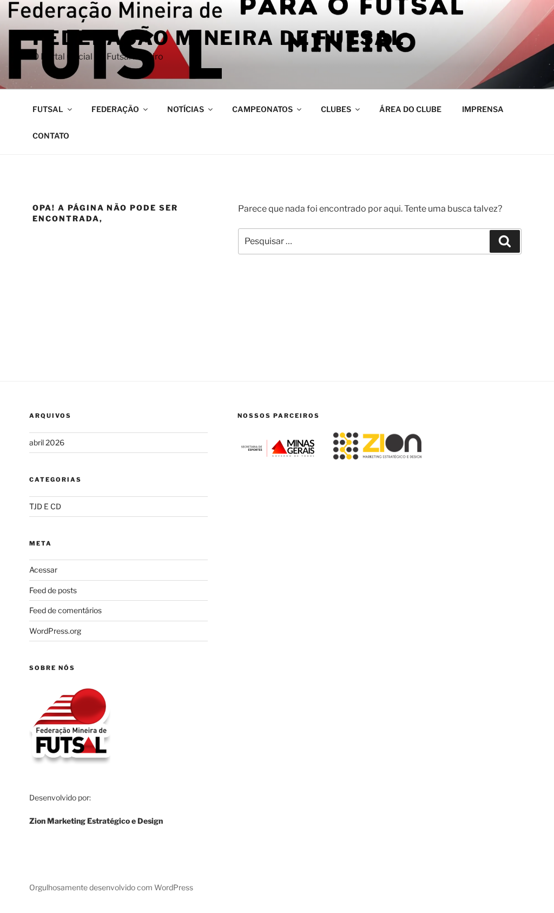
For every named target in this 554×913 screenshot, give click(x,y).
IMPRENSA (483, 109)
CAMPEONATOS (262, 109)
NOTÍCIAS (185, 109)
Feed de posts (53, 590)
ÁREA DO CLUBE (410, 109)
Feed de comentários (65, 610)
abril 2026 (46, 442)
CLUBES (336, 109)
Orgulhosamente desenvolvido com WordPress (111, 887)
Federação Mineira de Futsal (218, 38)
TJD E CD (45, 506)
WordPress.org (55, 630)
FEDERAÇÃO (115, 109)
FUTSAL (47, 109)
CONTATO (50, 135)
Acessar (43, 569)
